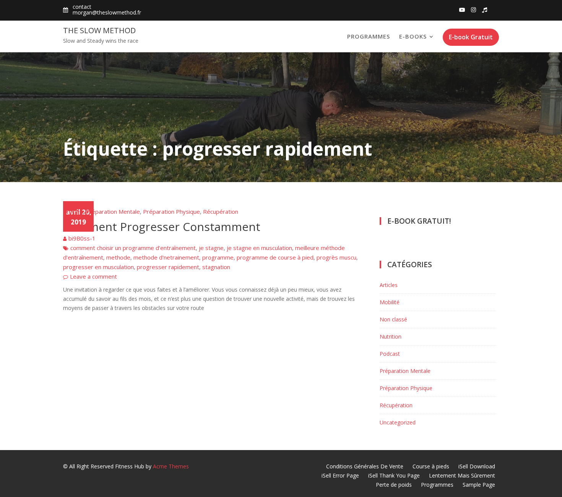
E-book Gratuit (471, 37)
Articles (73, 211)
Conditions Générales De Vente (364, 466)
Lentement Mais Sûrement (462, 475)
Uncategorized (398, 422)
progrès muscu (336, 257)
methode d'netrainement (166, 257)
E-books (413, 36)
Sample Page (479, 484)
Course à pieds (431, 466)
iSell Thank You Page (394, 475)
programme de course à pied (275, 257)
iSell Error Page (340, 475)
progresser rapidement (168, 267)
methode (118, 257)
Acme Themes (171, 466)
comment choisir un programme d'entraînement (133, 248)
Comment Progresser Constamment (161, 226)
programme (218, 257)
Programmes (368, 36)
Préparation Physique (171, 211)
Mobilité (390, 302)
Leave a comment (93, 276)
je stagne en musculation (259, 248)
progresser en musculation (98, 267)
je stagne (211, 248)
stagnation (216, 267)
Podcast (390, 353)
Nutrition (390, 336)
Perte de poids (394, 484)
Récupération (220, 211)
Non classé (393, 319)
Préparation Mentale (113, 211)
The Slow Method (99, 30)
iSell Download (476, 466)
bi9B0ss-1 (82, 238)
